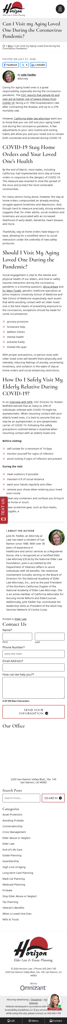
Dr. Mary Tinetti (12, 290)
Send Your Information (31, 711)
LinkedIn (37, 64)
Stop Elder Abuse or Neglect (20, 896)
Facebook (10, 64)
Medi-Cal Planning (14, 878)
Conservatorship (13, 826)
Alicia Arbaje (50, 286)
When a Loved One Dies (17, 913)
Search (51, 798)
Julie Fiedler (28, 74)
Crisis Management (14, 832)
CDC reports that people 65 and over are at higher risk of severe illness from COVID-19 (31, 99)
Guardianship (11, 861)
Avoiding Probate (13, 820)
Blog (10, 45)
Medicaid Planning (14, 884)
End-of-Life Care (12, 849)
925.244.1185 (54, 1013)
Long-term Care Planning (18, 873)
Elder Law (20, 619)
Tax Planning (10, 902)
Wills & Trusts (11, 919)
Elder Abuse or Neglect (16, 838)
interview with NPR (20, 402)
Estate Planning (12, 855)
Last (37, 642)
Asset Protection (12, 814)
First (5, 642)
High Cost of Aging (14, 867)
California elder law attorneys (32, 118)
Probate (7, 890)
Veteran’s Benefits (13, 907)
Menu (60, 11)
